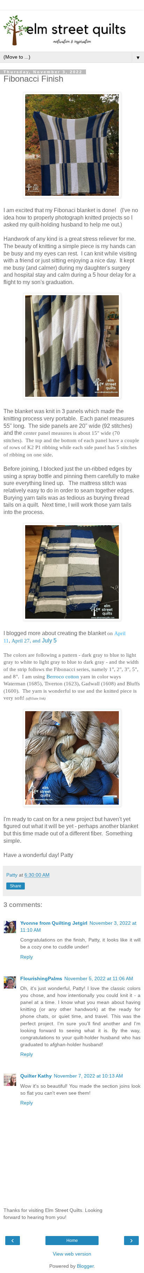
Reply (26, 957)
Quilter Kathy (36, 1076)
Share (15, 886)
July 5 (49, 640)
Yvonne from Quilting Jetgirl (53, 923)
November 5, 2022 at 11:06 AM (98, 978)
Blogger (85, 1266)
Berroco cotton (62, 676)
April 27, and (26, 640)
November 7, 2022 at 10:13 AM (88, 1076)
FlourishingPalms (41, 978)
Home (72, 1240)
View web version (72, 1254)
